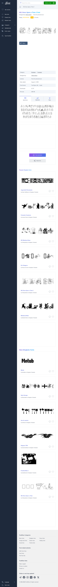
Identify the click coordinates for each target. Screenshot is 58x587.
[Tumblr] (31, 578)
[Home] (20, 7)
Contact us (21, 568)
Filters (23, 43)
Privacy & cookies (23, 566)
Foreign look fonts (23, 540)
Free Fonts (21, 553)
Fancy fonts (42, 538)
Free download (38, 155)
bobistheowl (24, 472)
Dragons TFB (24, 445)
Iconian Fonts (25, 217)
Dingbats (33, 72)
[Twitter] (38, 578)
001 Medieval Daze (25, 240)
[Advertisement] (37, 57)
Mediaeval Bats (25, 315)
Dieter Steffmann (25, 192)
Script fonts (21, 542)
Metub (22, 370)
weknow (23, 422)
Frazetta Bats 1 (25, 470)
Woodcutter (24, 397)
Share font (38, 160)
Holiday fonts (42, 540)
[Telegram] (20, 578)
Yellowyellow (28, 14)
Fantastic (39, 72)
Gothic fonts (32, 540)
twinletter (24, 372)
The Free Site (22, 555)
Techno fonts (32, 542)
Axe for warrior (24, 420)
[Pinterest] (34, 578)
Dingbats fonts (32, 538)
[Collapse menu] (3, 3)
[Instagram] (27, 578)
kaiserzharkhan (25, 447)
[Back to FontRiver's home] (7, 3)
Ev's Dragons (24, 265)
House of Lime (25, 267)
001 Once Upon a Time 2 (27, 290)
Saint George (24, 395)
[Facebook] (24, 578)
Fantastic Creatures (26, 215)
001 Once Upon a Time (26, 495)
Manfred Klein (25, 317)
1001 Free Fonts (22, 551)
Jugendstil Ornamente (26, 190)
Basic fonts (21, 538)
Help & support (22, 563)
